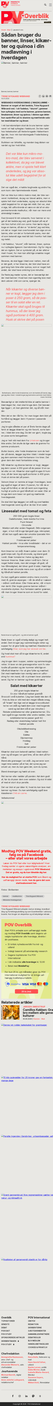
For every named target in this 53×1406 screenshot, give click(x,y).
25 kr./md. (26, 991)
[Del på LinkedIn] (43, 96)
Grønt (3, 30)
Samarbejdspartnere (38, 1334)
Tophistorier (8, 1321)
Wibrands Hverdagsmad (12, 900)
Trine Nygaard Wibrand (34, 896)
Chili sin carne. (20, 793)
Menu (50, 5)
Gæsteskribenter (37, 1331)
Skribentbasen (8, 1341)
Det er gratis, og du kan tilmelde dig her (26, 872)
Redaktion (33, 1324)
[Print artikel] (50, 96)
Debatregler (34, 1337)
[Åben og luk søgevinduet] (45, 5)
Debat (4, 1328)
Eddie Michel (34, 1370)
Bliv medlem (34, 1341)
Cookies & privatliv (37, 1347)
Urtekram (34, 440)
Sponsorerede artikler (13, 1337)
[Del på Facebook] (39, 96)
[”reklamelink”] (26, 17)
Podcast (5, 1331)
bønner (5, 896)
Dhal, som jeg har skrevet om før (29, 649)
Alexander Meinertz (10, 1365)
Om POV (31, 1321)
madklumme (17, 896)
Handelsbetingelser (38, 1344)
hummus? (10, 656)
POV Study (6, 1334)
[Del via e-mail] (47, 96)
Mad (9, 30)
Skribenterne (35, 1328)
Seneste (5, 1324)
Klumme (36, 1019)
